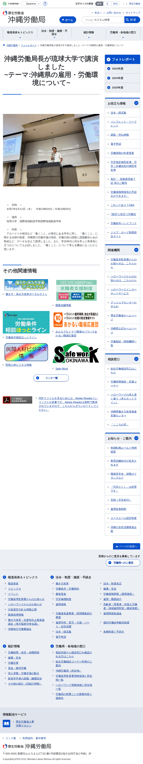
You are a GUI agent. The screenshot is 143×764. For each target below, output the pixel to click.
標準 (99, 3)
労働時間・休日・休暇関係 (23, 652)
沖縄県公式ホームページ (124, 330)
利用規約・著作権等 (34, 738)
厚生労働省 (134, 3)
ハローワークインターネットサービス (124, 291)
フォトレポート (123, 59)
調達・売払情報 (120, 134)
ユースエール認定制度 (124, 518)
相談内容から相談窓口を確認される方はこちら (74, 654)
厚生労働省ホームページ (124, 317)
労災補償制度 (63, 599)
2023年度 (117, 68)
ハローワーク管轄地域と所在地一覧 (74, 687)
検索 (133, 19)
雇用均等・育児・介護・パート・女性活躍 (73, 624)
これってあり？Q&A (122, 205)
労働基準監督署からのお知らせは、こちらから (124, 263)
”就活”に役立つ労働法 (123, 214)
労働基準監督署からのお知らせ (26, 599)
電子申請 (116, 143)
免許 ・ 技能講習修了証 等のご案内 (123, 181)
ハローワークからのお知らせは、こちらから (124, 278)
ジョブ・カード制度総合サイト (124, 234)
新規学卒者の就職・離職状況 (25, 678)
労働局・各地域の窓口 (70, 646)
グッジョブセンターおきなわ (124, 304)
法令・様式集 (118, 112)
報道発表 (13, 583)
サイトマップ (133, 13)
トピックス (14, 588)
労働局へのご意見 (123, 562)
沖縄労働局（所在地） (69, 670)
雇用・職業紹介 (112, 599)
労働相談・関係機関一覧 (124, 343)
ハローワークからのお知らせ (25, 604)
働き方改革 (62, 583)
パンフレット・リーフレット (124, 123)
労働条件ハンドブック (124, 223)
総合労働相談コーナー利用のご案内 (74, 663)
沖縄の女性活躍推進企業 (124, 529)
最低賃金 (61, 593)
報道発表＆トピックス (23, 577)
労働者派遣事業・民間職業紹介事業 (74, 615)
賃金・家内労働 (17, 668)
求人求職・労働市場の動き (23, 673)
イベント (13, 593)
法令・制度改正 (112, 583)
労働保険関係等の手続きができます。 (124, 194)
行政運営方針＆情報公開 (22, 609)
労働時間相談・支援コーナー (124, 383)
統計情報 (14, 646)
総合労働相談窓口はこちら (124, 370)
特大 (115, 3)
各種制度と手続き (113, 631)
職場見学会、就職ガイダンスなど (124, 475)
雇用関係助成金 (112, 613)
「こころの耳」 (120, 424)
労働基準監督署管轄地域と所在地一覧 (74, 677)
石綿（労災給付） (121, 499)
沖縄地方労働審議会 (19, 629)
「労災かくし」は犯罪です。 (124, 488)
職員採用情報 (16, 614)
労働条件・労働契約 (67, 588)
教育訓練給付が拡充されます (124, 462)
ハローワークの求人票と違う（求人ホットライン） (124, 398)
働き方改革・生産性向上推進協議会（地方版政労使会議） (26, 621)
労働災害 (13, 662)
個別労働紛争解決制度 (116, 622)
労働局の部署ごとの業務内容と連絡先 (74, 696)
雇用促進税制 (118, 508)
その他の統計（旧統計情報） (25, 683)
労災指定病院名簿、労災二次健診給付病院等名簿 (124, 166)
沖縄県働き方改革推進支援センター (124, 413)
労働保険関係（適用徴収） (119, 593)
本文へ (98, 13)
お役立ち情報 (117, 103)
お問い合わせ (114, 13)
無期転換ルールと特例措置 (124, 449)
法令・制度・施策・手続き (73, 577)
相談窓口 (114, 359)
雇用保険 (61, 604)
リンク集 (11, 738)
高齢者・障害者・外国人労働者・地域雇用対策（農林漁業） (121, 606)
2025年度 (117, 87)
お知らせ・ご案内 (120, 438)
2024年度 (117, 78)
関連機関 (114, 250)
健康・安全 (109, 588)
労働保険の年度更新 (122, 152)
